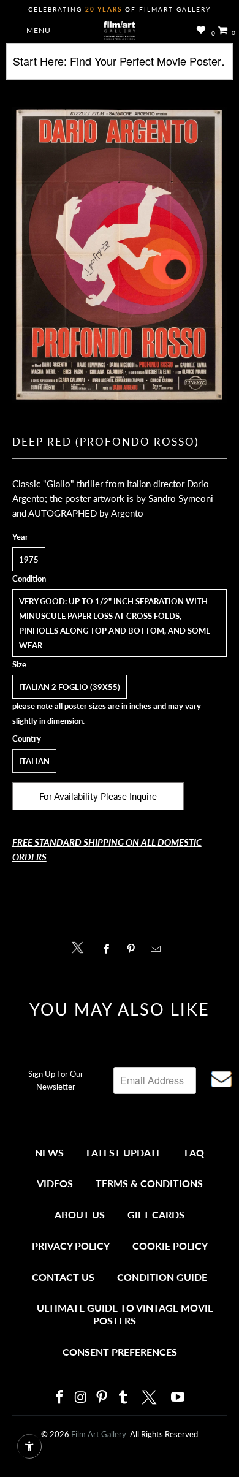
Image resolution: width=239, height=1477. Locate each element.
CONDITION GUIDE (162, 1277)
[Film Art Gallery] (120, 30)
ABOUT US (80, 1214)
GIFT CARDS (155, 1214)
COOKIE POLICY (170, 1245)
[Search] (119, 66)
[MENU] (6, 30)
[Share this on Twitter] (80, 947)
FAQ (194, 1152)
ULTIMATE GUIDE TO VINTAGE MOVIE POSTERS (125, 1314)
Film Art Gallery (98, 1434)
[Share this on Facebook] (109, 949)
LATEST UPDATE (124, 1152)
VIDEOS (55, 1183)
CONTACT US (63, 1277)
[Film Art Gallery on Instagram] (81, 1397)
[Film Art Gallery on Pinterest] (102, 1397)
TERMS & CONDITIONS (149, 1183)
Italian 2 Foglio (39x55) (69, 687)
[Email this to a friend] (159, 949)
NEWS (49, 1152)
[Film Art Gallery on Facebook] (59, 1397)
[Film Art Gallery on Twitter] (150, 1397)
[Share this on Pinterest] (133, 949)
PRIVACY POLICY (71, 1245)
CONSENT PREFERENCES (120, 1351)
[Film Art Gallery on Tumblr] (123, 1397)
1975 (29, 559)
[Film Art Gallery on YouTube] (178, 1397)
